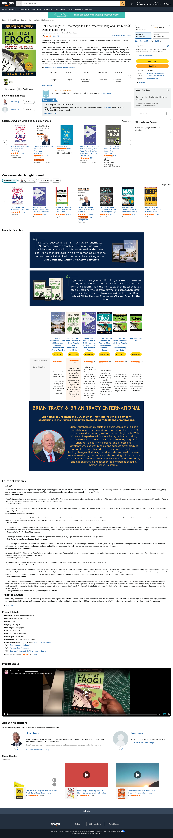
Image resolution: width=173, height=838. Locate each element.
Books (4, 20)
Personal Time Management (20, 648)
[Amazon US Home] (55, 825)
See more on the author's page (38, 750)
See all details (47, 85)
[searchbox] (71, 3)
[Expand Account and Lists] (150, 4)
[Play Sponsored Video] (86, 775)
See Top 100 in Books (42, 643)
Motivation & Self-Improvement (43, 20)
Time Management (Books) (20, 645)
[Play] (4, 714)
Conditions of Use (57, 831)
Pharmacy (79, 9)
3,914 (23, 212)
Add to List (143, 113)
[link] (20, 147)
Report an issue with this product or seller (60, 67)
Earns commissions (31, 671)
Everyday (88, 9)
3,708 (156, 214)
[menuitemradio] (164, 714)
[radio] (143, 28)
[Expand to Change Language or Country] (133, 4)
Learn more (107, 108)
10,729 (90, 214)
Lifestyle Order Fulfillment (155, 73)
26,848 (68, 214)
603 (133, 214)
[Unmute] (168, 714)
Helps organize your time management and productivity (31, 673)
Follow (28, 102)
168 (44, 214)
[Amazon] (8, 3)
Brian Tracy (48, 33)
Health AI (12, 9)
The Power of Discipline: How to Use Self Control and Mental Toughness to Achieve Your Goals (41, 792)
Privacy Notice (69, 831)
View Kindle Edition (51, 113)
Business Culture (26, 20)
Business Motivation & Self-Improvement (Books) (28, 651)
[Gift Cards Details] (52, 9)
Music (71, 9)
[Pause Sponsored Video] (54, 780)
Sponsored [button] (5, 759)
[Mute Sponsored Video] (54, 784)
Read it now (107, 93)
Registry (63, 9)
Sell (56, 9)
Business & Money (14, 20)
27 (111, 214)
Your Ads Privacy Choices (112, 831)
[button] (4, 9)
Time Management (85, 218)
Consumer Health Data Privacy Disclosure (88, 831)
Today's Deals (23, 9)
